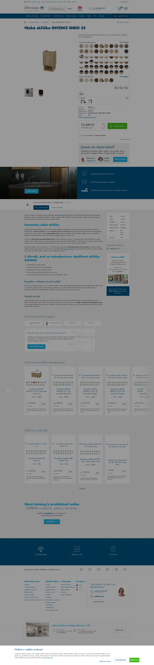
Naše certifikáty (65, 588)
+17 (72, 452)
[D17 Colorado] (116, 46)
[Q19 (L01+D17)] (126, 56)
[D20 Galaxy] (121, 46)
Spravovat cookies (105, 661)
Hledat (70, 9)
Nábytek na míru (61, 1)
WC (95, 16)
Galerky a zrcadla (71, 16)
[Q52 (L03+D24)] (101, 72)
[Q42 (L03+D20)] (81, 72)
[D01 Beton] (81, 46)
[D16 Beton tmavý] (111, 46)
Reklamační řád (29, 591)
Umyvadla (81, 16)
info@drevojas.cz (99, 595)
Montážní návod (114, 247)
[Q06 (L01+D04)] (101, 56)
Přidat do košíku (119, 125)
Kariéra (68, 1)
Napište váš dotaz (98, 600)
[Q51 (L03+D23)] (96, 72)
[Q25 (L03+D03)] (96, 67)
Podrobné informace (47, 658)
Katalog (43, 1)
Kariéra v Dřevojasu (66, 594)
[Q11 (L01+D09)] (116, 56)
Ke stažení (48, 596)
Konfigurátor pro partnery (52, 599)
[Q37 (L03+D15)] (116, 67)
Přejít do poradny (120, 158)
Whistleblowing (50, 606)
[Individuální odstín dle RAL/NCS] (81, 56)
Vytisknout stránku (124, 22)
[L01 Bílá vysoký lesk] (121, 51)
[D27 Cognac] (106, 51)
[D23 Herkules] (86, 51)
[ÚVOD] (25, 1)
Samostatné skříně (45, 16)
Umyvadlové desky (58, 16)
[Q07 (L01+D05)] (106, 56)
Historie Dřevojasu (66, 583)
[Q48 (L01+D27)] (126, 62)
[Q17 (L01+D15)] (121, 56)
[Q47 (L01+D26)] (121, 62)
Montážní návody (50, 588)
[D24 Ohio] (91, 51)
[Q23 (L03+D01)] (91, 67)
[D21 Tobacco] (126, 46)
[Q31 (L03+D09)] (111, 67)
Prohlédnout (51, 520)
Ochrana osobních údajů (31, 596)
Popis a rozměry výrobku (41, 206)
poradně (30, 303)
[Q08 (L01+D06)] (111, 56)
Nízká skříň (45, 22)
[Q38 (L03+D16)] (121, 67)
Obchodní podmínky (30, 586)
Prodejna (48, 594)
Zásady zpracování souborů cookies (34, 599)
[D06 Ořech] (96, 46)
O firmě (29, 1)
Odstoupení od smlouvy (31, 588)
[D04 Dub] (86, 46)
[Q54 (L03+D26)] (111, 72)
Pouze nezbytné (120, 660)
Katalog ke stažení (51, 601)
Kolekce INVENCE (64, 214)
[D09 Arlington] (101, 46)
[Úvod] (25, 22)
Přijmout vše (134, 660)
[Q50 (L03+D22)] (91, 72)
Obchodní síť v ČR (50, 586)
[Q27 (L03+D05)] (91, 62)
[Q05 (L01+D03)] (96, 56)
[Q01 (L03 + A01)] (86, 67)
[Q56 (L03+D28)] (121, 72)
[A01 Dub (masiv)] (116, 51)
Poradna (34, 1)
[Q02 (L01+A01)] (86, 56)
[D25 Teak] (96, 51)
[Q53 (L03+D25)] (106, 72)
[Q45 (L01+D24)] (111, 62)
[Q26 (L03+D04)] (101, 67)
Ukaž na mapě (119, 629)
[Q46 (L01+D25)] (116, 62)
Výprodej (101, 16)
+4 (45, 383)
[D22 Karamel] (81, 51)
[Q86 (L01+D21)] (96, 62)
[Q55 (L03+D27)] (116, 72)
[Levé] (82, 100)
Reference (63, 591)
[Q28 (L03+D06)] (106, 67)
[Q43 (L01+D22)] (101, 62)
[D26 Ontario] (101, 51)
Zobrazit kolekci (31, 190)
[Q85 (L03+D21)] (86, 72)
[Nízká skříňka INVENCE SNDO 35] (40, 92)
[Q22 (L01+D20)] (81, 62)
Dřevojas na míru (50, 591)
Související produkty (57, 206)
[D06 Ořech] (96, 80)
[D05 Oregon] (91, 46)
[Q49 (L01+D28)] (81, 67)
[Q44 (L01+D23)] (106, 62)
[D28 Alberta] (111, 51)
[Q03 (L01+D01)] (91, 56)
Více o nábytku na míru (36, 345)
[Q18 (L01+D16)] (86, 62)
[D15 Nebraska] (106, 46)
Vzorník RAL (49, 604)
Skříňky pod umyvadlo (32, 16)
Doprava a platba (51, 1)
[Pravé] (90, 100)
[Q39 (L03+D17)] (126, 67)
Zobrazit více (88, 37)
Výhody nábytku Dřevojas (68, 586)
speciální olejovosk (69, 248)
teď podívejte (48, 512)
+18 (46, 452)
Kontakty (74, 1)
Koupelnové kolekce (123, 16)
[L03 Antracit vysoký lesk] (126, 51)
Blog (39, 1)
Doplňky (89, 16)
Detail (43, 403)
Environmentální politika (52, 609)
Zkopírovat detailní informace (87, 116)
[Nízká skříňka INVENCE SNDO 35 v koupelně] (29, 92)
